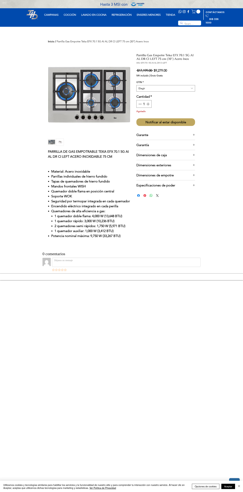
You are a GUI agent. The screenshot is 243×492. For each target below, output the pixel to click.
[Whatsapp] (180, 12)
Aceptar (228, 486)
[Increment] (148, 104)
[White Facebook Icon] (188, 12)
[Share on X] (157, 195)
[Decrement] (139, 104)
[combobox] (165, 88)
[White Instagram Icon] (184, 12)
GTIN (140, 82)
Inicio (51, 41)
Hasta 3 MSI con (121, 4)
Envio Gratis (156, 75)
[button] (196, 12)
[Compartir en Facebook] (139, 195)
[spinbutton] (143, 104)
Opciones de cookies (206, 486)
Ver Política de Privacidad (102, 488)
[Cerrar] (239, 486)
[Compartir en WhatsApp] (151, 195)
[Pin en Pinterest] (145, 195)
